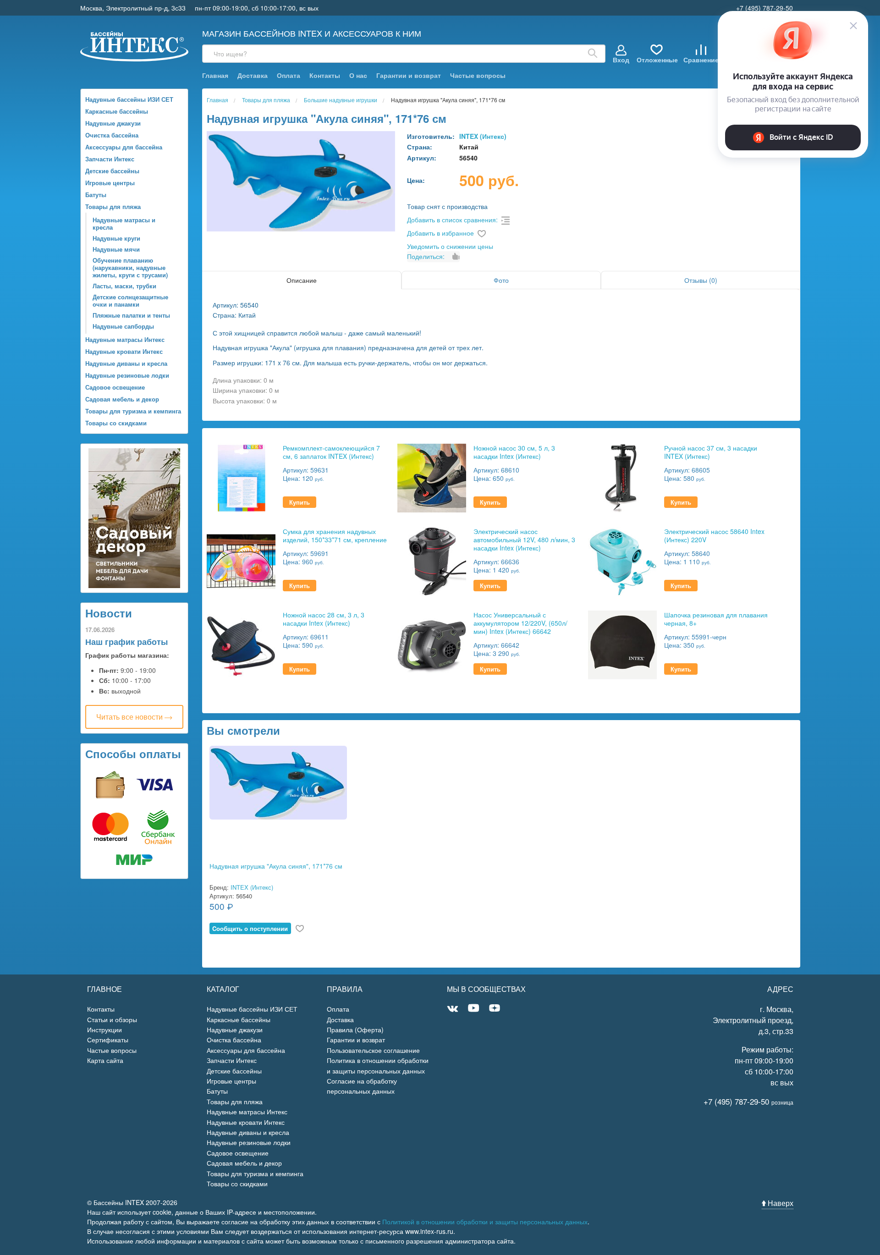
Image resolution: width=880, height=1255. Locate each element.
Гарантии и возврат (408, 75)
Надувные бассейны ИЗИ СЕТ (129, 99)
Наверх (779, 1203)
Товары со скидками (116, 422)
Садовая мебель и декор (122, 399)
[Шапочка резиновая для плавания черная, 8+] (622, 644)
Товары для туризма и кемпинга (133, 411)
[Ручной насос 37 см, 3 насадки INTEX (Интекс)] (622, 477)
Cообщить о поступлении (250, 928)
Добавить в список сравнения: (452, 219)
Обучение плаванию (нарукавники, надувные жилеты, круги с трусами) (130, 267)
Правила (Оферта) (355, 1029)
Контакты (324, 75)
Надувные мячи (116, 249)
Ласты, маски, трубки (124, 285)
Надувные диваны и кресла (126, 363)
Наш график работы (126, 642)
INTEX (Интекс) (482, 136)
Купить (299, 502)
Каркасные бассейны (116, 111)
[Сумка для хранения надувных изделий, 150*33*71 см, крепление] (241, 560)
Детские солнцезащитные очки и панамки (130, 300)
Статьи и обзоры (112, 1019)
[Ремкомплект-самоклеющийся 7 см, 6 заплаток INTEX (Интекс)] (241, 477)
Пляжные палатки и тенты (131, 315)
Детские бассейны (112, 170)
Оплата (288, 75)
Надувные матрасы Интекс (125, 339)
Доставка (252, 75)
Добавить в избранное (440, 232)
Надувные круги (116, 238)
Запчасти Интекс (109, 158)
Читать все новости (130, 716)
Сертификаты (107, 1039)
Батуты (95, 194)
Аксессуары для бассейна (123, 147)
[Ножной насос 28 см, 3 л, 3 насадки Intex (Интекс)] (241, 644)
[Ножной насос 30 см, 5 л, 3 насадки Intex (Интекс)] (431, 477)
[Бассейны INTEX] (134, 45)
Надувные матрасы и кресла (124, 223)
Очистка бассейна (111, 135)
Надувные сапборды (123, 326)
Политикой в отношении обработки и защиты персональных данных (485, 1221)
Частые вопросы (478, 75)
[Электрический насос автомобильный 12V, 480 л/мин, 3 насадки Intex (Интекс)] (431, 560)
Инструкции (104, 1029)
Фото (501, 280)
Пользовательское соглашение (373, 1050)
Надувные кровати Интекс (124, 351)
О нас (358, 75)
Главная (215, 75)
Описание (301, 280)
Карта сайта (105, 1060)
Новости (108, 613)
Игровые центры (110, 182)
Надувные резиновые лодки (127, 375)
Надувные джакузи (113, 123)
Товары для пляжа (113, 206)
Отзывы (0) (700, 280)
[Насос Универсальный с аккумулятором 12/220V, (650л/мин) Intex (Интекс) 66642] (431, 644)
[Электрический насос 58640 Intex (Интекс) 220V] (622, 560)
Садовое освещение (115, 387)
